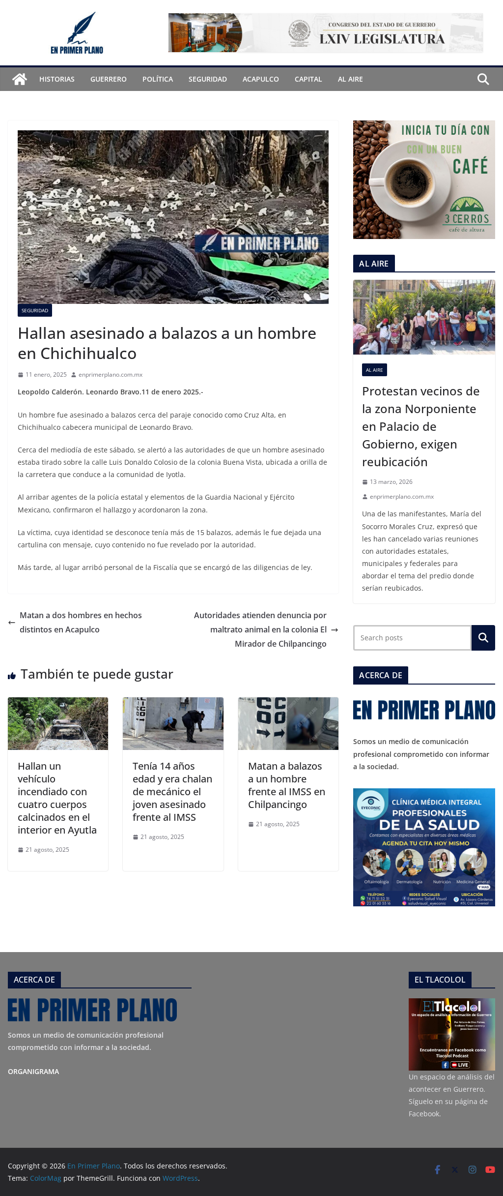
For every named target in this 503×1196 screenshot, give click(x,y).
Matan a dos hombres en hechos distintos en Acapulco (81, 622)
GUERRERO (108, 79)
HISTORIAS (57, 79)
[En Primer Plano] (19, 79)
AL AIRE (350, 79)
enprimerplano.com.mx (110, 374)
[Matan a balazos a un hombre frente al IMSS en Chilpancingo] (288, 704)
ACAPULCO (261, 79)
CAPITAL (308, 79)
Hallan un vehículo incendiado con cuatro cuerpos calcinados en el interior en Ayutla (57, 798)
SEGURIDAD (208, 79)
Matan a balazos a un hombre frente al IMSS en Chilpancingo (286, 785)
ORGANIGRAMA (33, 1071)
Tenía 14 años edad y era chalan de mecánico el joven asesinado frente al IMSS (172, 791)
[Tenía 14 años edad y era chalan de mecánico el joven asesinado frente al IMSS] (173, 704)
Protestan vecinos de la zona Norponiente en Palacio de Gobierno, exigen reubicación (421, 426)
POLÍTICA (157, 79)
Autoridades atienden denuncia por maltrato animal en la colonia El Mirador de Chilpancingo (260, 629)
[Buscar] (483, 638)
